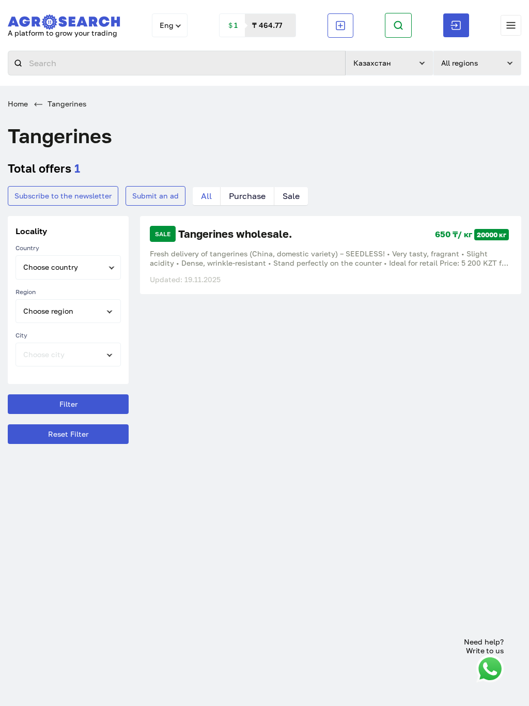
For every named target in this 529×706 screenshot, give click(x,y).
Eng (167, 25)
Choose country (50, 267)
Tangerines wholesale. (235, 234)
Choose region (48, 310)
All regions (459, 62)
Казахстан (372, 62)
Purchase (247, 196)
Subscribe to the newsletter (63, 195)
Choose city (44, 354)
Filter (68, 404)
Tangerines (65, 103)
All (206, 196)
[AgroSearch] (64, 19)
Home (18, 103)
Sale (291, 196)
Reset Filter (68, 433)
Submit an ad (155, 195)
